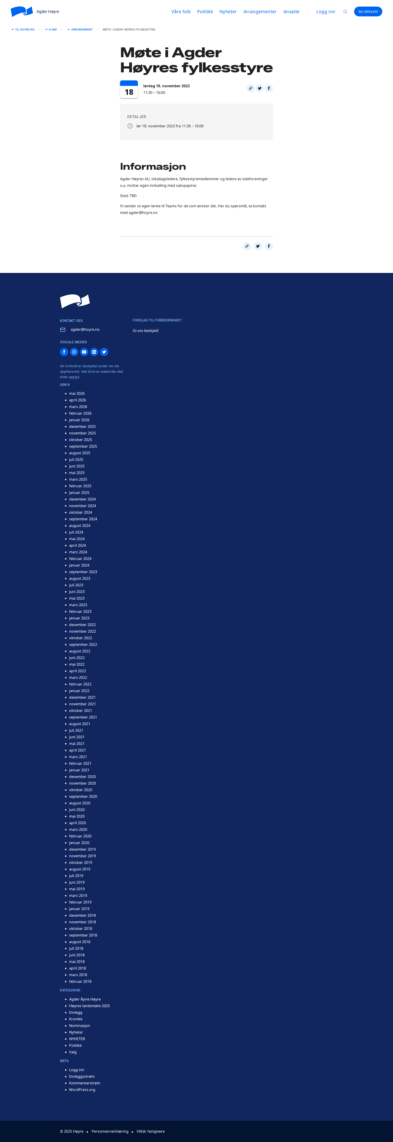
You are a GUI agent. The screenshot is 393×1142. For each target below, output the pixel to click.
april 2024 (77, 545)
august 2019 (79, 869)
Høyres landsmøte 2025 (89, 1005)
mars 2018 (78, 974)
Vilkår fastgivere (151, 1131)
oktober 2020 (80, 789)
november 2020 (82, 783)
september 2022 (83, 644)
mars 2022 (78, 677)
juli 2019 (76, 875)
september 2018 (83, 935)
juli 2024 (76, 532)
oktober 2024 (80, 512)
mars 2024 (78, 551)
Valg (73, 1052)
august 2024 (79, 525)
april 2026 (77, 400)
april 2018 (77, 968)
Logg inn (325, 11)
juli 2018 (76, 948)
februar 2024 (80, 558)
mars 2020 (78, 829)
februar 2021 (80, 763)
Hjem (53, 29)
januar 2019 (79, 908)
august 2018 (79, 941)
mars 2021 (78, 756)
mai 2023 (77, 598)
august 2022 (79, 651)
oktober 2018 (80, 928)
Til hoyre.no (25, 29)
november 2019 (82, 855)
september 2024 (83, 518)
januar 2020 (79, 842)
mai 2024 (77, 538)
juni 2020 (77, 809)
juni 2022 (77, 657)
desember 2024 (82, 499)
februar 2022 (80, 684)
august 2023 (79, 578)
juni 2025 (77, 466)
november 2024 (82, 505)
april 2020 (77, 822)
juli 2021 (76, 730)
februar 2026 (80, 413)
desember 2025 (82, 426)
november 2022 (82, 631)
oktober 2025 (80, 439)
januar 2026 (79, 419)
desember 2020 (82, 776)
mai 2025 (77, 472)
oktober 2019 (80, 862)
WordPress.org (82, 1089)
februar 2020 (80, 836)
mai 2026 (77, 393)
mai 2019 (77, 888)
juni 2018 (77, 954)
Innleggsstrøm (82, 1076)
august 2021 (79, 723)
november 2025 (82, 433)
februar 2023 (80, 611)
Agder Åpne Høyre (85, 999)
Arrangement (82, 29)
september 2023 (83, 571)
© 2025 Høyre (71, 1131)
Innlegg (75, 1012)
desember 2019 (82, 849)
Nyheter (76, 1032)
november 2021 (82, 703)
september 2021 (83, 717)
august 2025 (79, 452)
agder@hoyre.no (85, 329)
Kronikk (76, 1018)
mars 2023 (78, 604)
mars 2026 (78, 406)
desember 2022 (82, 624)
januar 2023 (79, 618)
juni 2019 (77, 882)
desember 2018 (82, 915)
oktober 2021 (80, 710)
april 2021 (77, 750)
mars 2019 (78, 895)
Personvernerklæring (110, 1131)
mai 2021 (77, 743)
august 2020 (79, 803)
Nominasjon (79, 1025)
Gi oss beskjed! (146, 330)
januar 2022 (79, 690)
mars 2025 (78, 479)
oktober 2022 (80, 637)
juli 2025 (76, 459)
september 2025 (83, 446)
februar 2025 (80, 485)
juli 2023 (76, 585)
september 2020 (83, 796)
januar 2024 (79, 565)
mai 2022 (77, 664)
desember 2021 (82, 697)
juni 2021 (77, 736)
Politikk (75, 1045)
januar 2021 (79, 769)
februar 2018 (80, 981)
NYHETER (77, 1038)
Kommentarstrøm (84, 1083)
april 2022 (77, 670)
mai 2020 (77, 816)
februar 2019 (80, 902)
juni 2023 (77, 591)
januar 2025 (79, 492)
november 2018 (82, 921)
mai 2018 (77, 961)
